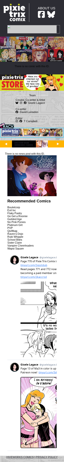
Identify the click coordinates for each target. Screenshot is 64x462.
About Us (46, 8)
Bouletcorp (13, 207)
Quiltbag (12, 231)
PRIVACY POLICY (47, 457)
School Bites (14, 239)
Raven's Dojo (15, 233)
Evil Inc (11, 210)
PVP (10, 228)
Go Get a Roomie (17, 216)
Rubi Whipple (15, 236)
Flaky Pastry (14, 213)
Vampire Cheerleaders (20, 245)
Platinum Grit (14, 225)
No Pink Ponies (16, 222)
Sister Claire (14, 242)
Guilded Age (14, 219)
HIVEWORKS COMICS (20, 457)
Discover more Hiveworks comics (23, 144)
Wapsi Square (15, 248)
